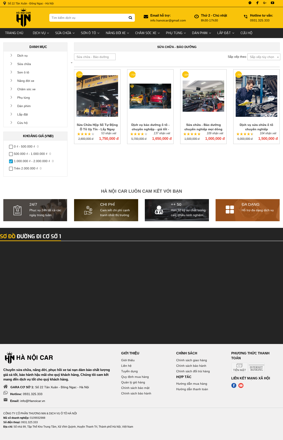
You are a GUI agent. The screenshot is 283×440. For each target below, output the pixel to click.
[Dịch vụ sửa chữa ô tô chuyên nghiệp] (256, 96)
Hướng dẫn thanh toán (192, 389)
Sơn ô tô (88, 33)
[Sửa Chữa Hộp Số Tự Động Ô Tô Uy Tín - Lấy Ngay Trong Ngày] (97, 96)
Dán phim (200, 33)
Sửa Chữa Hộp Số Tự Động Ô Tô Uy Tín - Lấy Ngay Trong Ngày (97, 127)
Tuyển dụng (129, 371)
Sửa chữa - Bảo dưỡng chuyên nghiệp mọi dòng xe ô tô (203, 127)
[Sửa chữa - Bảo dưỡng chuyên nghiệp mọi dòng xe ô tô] (203, 96)
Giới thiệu (128, 360)
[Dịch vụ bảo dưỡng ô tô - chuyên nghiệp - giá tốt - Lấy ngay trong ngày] (150, 96)
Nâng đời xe (116, 33)
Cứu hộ (246, 33)
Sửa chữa (63, 33)
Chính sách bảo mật (135, 388)
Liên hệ (126, 365)
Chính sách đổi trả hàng (193, 371)
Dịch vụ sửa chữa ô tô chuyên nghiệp (256, 127)
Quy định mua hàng (135, 377)
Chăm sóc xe (145, 33)
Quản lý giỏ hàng (133, 382)
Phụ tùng (174, 33)
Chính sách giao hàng (191, 360)
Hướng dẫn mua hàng (191, 383)
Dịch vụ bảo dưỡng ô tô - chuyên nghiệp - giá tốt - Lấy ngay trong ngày (150, 127)
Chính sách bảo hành (136, 393)
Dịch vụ (39, 33)
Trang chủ (14, 33)
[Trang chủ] (23, 17)
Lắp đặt (224, 33)
